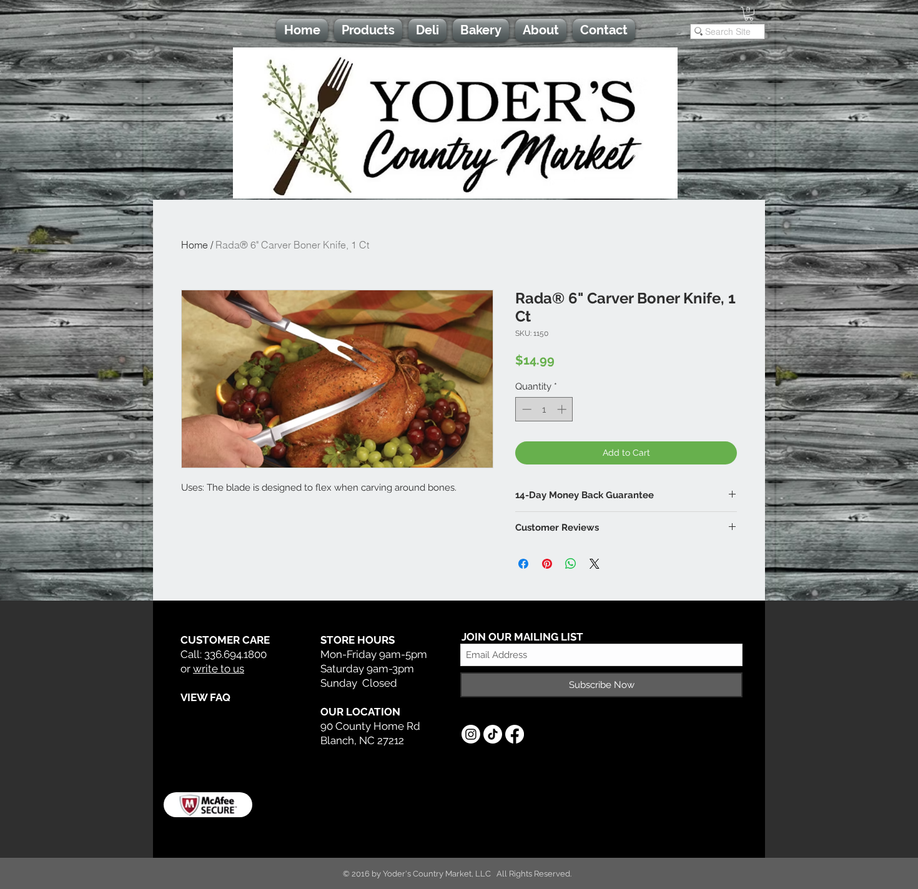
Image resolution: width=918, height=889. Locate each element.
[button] (749, 14)
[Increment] (563, 409)
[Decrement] (525, 409)
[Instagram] (470, 734)
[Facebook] (514, 734)
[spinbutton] (544, 409)
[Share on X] (594, 563)
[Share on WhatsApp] (570, 563)
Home (194, 244)
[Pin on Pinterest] (547, 563)
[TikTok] (492, 734)
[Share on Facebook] (523, 563)
